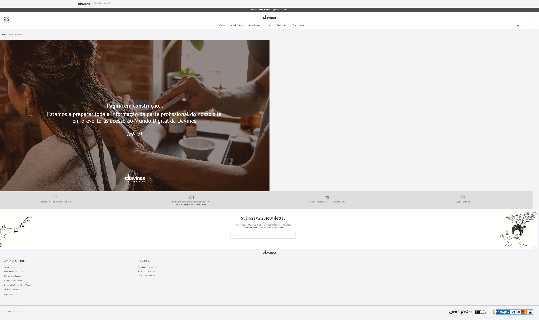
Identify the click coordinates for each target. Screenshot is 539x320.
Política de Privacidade (148, 271)
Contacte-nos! (10, 294)
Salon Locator (297, 25)
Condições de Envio (13, 280)
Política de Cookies (146, 275)
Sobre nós (8, 267)
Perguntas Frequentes (13, 271)
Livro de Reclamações (14, 289)
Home (4, 34)
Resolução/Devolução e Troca (17, 285)
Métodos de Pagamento (14, 276)
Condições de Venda (147, 267)
